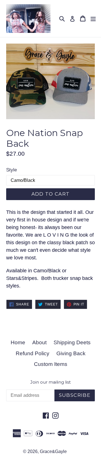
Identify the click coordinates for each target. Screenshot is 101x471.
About (39, 342)
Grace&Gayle (53, 451)
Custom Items (50, 364)
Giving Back (71, 353)
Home (18, 342)
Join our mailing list (50, 382)
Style (11, 170)
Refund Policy (32, 353)
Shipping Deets (72, 342)
